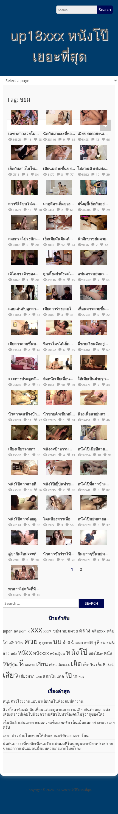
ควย (31, 641)
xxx (36, 629)
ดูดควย (47, 643)
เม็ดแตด (64, 665)
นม (57, 641)
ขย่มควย (70, 631)
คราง (84, 630)
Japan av (10, 631)
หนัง (14, 653)
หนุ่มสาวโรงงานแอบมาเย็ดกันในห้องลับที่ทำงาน (43, 701)
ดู (40, 642)
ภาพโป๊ (88, 643)
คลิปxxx (98, 631)
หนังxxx (41, 653)
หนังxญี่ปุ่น (57, 653)
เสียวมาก (27, 676)
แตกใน (49, 676)
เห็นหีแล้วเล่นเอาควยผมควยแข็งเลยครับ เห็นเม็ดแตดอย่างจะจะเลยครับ (59, 725)
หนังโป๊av (96, 653)
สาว (6, 653)
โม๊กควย (78, 676)
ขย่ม (57, 631)
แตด (60, 676)
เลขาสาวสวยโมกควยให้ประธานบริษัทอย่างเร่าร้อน (46, 735)
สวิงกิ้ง (110, 643)
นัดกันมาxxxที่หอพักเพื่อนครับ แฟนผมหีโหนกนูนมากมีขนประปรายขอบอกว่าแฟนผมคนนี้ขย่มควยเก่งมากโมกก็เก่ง (58, 746)
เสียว (10, 675)
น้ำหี (66, 642)
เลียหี (110, 665)
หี (21, 663)
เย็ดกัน (89, 665)
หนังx (25, 652)
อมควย (30, 665)
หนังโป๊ (77, 652)
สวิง (102, 643)
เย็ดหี (100, 664)
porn (23, 631)
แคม (39, 676)
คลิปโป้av (16, 642)
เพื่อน (53, 665)
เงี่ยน (42, 664)
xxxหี (47, 631)
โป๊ (68, 675)
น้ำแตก (77, 642)
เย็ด (76, 663)
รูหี (96, 642)
